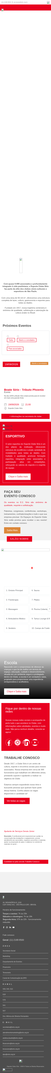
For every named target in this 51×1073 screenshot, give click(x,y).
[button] (11, 364)
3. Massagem (12, 609)
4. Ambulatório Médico (15, 619)
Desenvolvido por (6, 1072)
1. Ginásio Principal (14, 590)
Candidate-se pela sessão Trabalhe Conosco (21, 862)
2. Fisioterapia (12, 600)
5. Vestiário (11, 628)
